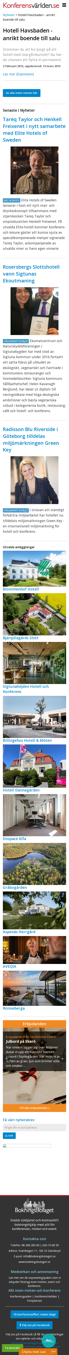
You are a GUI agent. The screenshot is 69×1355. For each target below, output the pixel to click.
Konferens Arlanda (34, 1346)
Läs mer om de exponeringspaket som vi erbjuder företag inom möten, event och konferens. (35, 1282)
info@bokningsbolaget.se (39, 1256)
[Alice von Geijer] (34, 480)
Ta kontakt (12, 1348)
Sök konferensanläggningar (27, 1343)
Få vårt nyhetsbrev (19, 1120)
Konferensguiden (20, 1296)
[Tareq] (34, 170)
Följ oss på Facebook (35, 1325)
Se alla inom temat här (21, 93)
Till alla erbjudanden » (34, 1108)
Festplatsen (34, 1300)
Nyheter (9, 15)
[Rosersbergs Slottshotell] (34, 311)
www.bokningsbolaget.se (34, 1262)
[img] (34, 1066)
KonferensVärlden (45, 1296)
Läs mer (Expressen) (18, 74)
